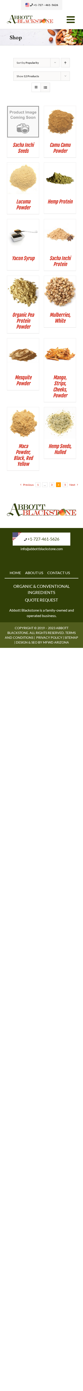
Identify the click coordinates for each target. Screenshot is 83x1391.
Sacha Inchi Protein (60, 261)
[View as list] (45, 87)
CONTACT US (58, 572)
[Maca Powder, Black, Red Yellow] (23, 410)
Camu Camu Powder (60, 148)
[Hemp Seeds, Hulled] (60, 410)
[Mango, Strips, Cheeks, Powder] (60, 341)
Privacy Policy (49, 637)
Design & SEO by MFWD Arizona (42, 642)
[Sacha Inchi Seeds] (23, 108)
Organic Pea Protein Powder (23, 321)
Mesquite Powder (23, 380)
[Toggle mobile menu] (71, 19)
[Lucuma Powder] (23, 165)
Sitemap (71, 637)
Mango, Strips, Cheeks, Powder (60, 386)
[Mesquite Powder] (23, 341)
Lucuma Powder (23, 205)
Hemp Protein (59, 202)
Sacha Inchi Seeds (23, 148)
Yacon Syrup (23, 258)
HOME (15, 572)
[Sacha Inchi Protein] (60, 222)
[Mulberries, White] (60, 278)
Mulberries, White (60, 318)
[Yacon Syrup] (23, 222)
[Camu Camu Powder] (60, 108)
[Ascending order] (65, 62)
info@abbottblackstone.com (42, 549)
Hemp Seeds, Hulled (59, 449)
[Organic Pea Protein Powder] (23, 278)
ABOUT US (34, 572)
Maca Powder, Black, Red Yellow (23, 455)
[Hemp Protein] (60, 165)
